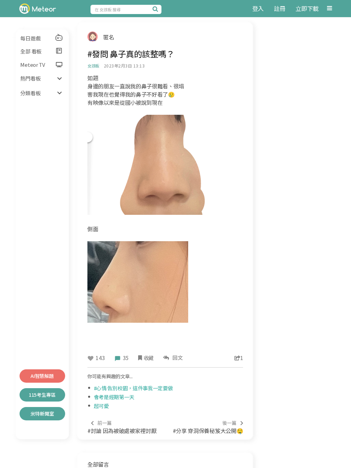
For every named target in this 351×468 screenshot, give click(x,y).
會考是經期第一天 (114, 397)
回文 (176, 357)
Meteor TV (32, 64)
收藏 (149, 357)
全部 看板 (30, 51)
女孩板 (93, 66)
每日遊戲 (30, 38)
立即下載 (306, 8)
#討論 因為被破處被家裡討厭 (122, 427)
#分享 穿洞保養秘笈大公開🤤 (208, 427)
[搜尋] (156, 8)
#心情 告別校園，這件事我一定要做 (133, 388)
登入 (258, 8)
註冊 (279, 8)
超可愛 (101, 406)
